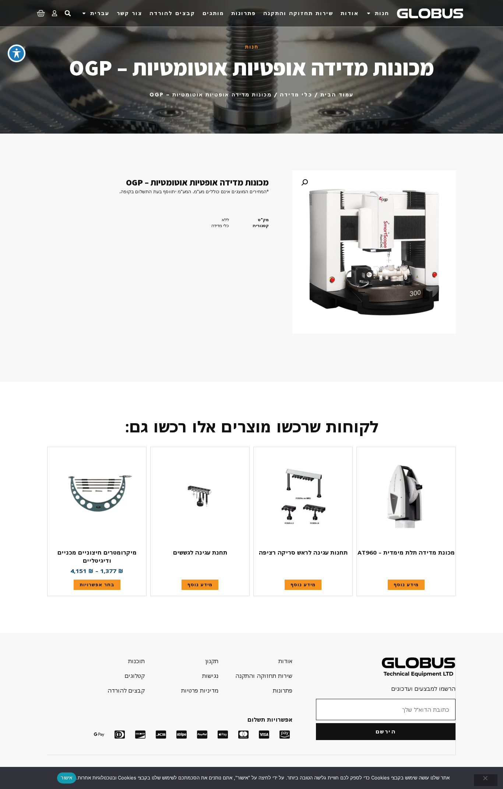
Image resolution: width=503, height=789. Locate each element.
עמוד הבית (336, 94)
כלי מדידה (296, 94)
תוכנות (136, 661)
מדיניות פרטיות (199, 690)
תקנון (211, 661)
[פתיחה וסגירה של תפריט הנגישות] (16, 53)
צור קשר (129, 13)
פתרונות (243, 13)
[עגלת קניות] (41, 12)
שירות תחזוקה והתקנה (298, 13)
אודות (350, 13)
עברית (99, 13)
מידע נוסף (406, 584)
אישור (66, 778)
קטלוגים (135, 675)
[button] (68, 13)
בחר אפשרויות (97, 584)
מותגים (213, 13)
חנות (382, 13)
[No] (485, 780)
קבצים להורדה (172, 13)
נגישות (210, 675)
